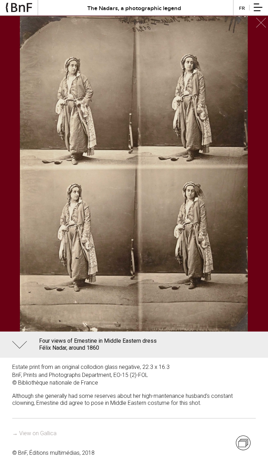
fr (242, 8)
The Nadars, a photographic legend (134, 8)
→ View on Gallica (34, 433)
